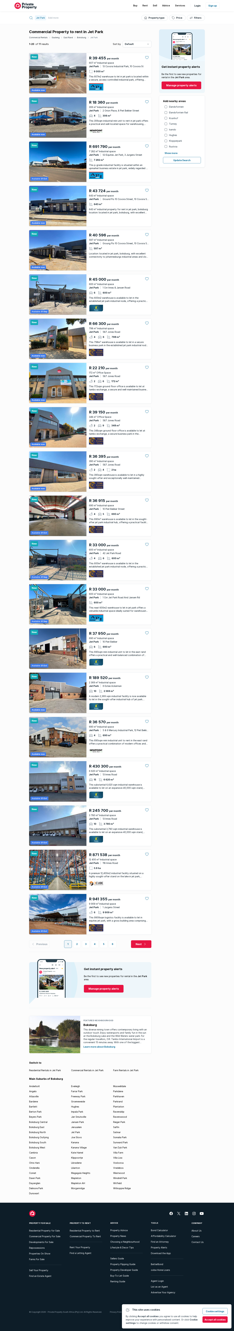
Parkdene (118, 1091)
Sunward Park (120, 1142)
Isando (172, 129)
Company (196, 1223)
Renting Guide (117, 1281)
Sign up (212, 5)
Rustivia (173, 146)
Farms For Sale (36, 1259)
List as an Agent (159, 1286)
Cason (32, 1157)
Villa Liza (117, 1157)
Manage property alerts (181, 85)
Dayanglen (34, 1183)
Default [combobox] (129, 44)
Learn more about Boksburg (99, 1046)
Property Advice (119, 1230)
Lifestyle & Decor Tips (122, 1247)
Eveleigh (75, 1086)
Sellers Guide (117, 1258)
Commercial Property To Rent (85, 1236)
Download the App (161, 1253)
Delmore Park (36, 1188)
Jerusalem (76, 1127)
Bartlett (33, 1106)
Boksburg (81, 37)
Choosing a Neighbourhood (124, 1241)
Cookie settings (215, 1311)
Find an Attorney (160, 1241)
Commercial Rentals (38, 37)
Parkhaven (118, 1096)
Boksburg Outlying (39, 1137)
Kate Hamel (77, 1152)
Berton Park (35, 1111)
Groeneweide (78, 1101)
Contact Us (197, 1242)
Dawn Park (34, 1178)
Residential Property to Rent (85, 1230)
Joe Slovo (76, 1137)
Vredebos (118, 1168)
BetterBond (157, 1264)
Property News (118, 1236)
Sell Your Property (38, 1270)
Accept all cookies (215, 1319)
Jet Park (94, 37)
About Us (196, 1230)
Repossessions (37, 1247)
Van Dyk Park (120, 1147)
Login (197, 5)
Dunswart (34, 1193)
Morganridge (78, 1188)
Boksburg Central (38, 1122)
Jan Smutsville (78, 1116)
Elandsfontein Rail (178, 112)
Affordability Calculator (163, 1236)
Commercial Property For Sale (44, 1236)
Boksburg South (37, 1142)
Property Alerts (159, 1247)
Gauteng (56, 37)
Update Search (182, 160)
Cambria (33, 1152)
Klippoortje (77, 1157)
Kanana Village (79, 1147)
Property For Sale (40, 1223)
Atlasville (34, 1096)
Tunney (173, 123)
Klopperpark (175, 140)
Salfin (116, 1127)
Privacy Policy (116, 1312)
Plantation (118, 1106)
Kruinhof (173, 118)
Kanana (75, 1142)
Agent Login (157, 1281)
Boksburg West (37, 1147)
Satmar (117, 1132)
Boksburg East (36, 1127)
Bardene (33, 1101)
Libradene (76, 1162)
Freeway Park (78, 1096)
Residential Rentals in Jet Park (45, 1070)
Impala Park (77, 1111)
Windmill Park (120, 1178)
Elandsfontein (176, 106)
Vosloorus (118, 1162)
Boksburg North (37, 1132)
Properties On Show (39, 1253)
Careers (195, 1236)
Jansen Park (77, 1122)
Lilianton (75, 1168)
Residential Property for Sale (44, 1230)
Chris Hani (34, 1162)
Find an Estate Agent (40, 1276)
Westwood (119, 1173)
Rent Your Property (80, 1247)
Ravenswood (120, 1116)
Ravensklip (118, 1111)
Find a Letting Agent (80, 1253)
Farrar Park (77, 1091)
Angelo (33, 1091)
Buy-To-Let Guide (119, 1275)
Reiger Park (119, 1122)
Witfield (117, 1183)
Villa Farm (118, 1152)
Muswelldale (119, 1086)
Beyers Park (35, 1116)
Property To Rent (80, 1223)
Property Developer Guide (124, 1270)
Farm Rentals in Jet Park (125, 1070)
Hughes (173, 135)
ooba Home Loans (160, 1270)
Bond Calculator (159, 1230)
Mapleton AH (78, 1183)
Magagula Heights (80, 1173)
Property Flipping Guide (122, 1264)
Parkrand (118, 1101)
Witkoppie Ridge (122, 1188)
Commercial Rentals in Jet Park (87, 1070)
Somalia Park (120, 1137)
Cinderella (34, 1168)
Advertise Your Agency (163, 1292)
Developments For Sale (41, 1242)
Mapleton (76, 1178)
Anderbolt (34, 1086)
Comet (32, 1173)
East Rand (68, 37)
